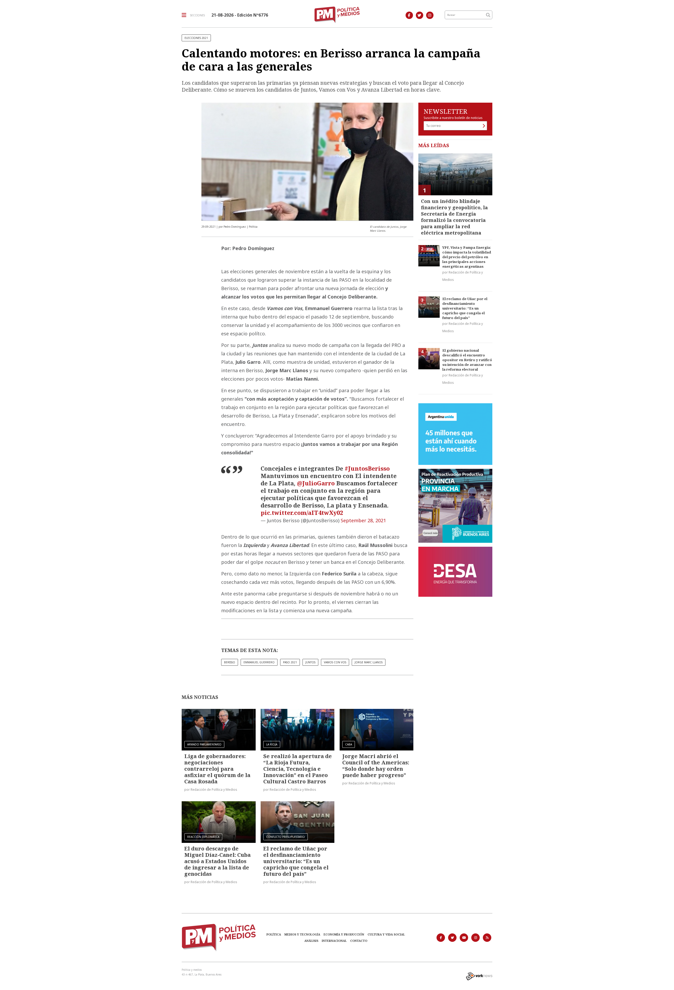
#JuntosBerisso (367, 468)
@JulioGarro (316, 483)
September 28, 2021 (363, 520)
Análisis (311, 941)
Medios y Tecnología (302, 934)
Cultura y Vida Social (386, 934)
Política (273, 934)
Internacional (334, 941)
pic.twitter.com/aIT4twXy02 (302, 512)
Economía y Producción (344, 934)
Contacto (358, 941)
